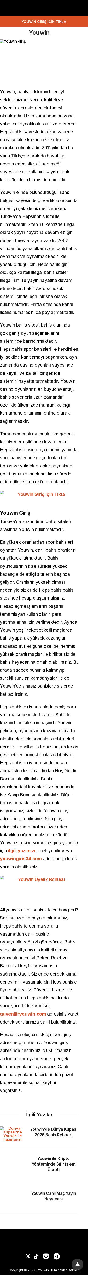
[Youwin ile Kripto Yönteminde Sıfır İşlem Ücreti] (12, 1166)
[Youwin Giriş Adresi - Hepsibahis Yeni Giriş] (23, 8)
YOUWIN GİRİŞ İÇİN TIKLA (44, 21)
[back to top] (77, 1264)
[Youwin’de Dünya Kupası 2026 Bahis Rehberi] (12, 1134)
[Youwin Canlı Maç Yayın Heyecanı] (12, 1198)
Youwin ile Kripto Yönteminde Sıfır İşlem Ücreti (54, 1164)
